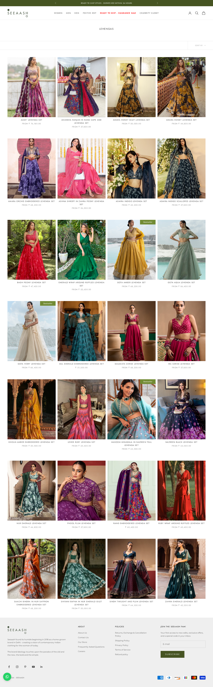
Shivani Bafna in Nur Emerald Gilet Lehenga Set (81, 603)
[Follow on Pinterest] (25, 666)
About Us (82, 633)
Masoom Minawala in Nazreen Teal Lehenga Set (131, 444)
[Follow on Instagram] (17, 666)
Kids (77, 13)
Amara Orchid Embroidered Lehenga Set (31, 201)
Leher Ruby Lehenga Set (81, 442)
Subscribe (172, 654)
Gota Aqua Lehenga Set (181, 282)
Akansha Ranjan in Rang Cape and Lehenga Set (81, 121)
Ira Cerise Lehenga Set (181, 363)
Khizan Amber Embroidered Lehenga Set (32, 442)
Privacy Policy (121, 645)
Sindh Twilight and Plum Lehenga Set (131, 601)
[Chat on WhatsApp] (7, 677)
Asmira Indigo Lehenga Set (131, 201)
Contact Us (83, 637)
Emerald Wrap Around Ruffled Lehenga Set (81, 284)
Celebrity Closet (149, 13)
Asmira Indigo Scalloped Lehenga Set (181, 201)
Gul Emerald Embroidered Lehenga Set (81, 363)
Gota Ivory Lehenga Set (31, 363)
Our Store (82, 642)
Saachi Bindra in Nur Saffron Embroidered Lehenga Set (31, 603)
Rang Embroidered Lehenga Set (131, 523)
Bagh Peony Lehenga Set (31, 282)
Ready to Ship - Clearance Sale (118, 13)
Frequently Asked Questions (91, 647)
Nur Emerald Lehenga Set (31, 523)
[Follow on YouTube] (33, 666)
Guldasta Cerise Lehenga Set (131, 363)
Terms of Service (122, 650)
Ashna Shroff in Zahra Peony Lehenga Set (81, 203)
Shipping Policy (122, 640)
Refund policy (121, 654)
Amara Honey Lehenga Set (181, 120)
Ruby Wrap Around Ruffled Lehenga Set (181, 523)
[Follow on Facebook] (9, 666)
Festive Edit (89, 13)
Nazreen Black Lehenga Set (181, 442)
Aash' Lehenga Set (31, 120)
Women (58, 13)
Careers (81, 651)
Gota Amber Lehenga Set (131, 282)
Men (68, 13)
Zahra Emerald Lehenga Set (181, 601)
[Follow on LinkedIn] (41, 666)
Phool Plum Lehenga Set (81, 523)
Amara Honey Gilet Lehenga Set (131, 120)
